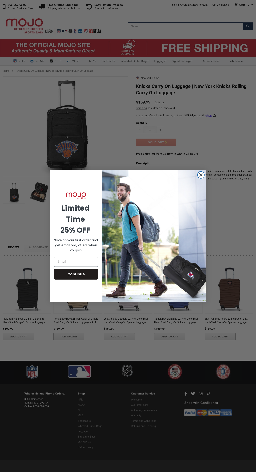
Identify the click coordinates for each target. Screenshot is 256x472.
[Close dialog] (200, 174)
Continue (76, 274)
